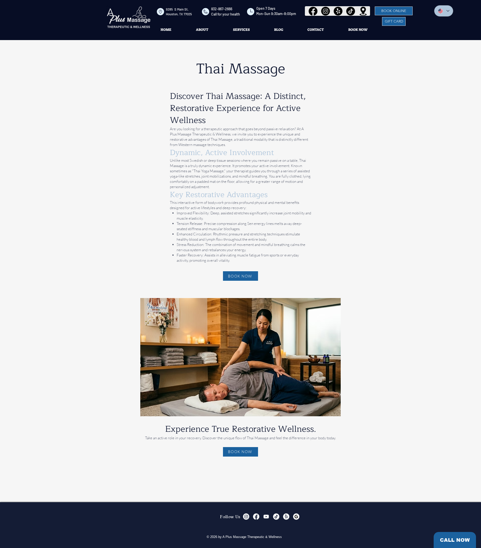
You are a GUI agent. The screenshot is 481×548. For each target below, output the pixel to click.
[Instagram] (325, 11)
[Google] (296, 516)
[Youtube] (266, 516)
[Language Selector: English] (443, 11)
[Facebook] (313, 11)
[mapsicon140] (363, 11)
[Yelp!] (338, 11)
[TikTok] (350, 11)
